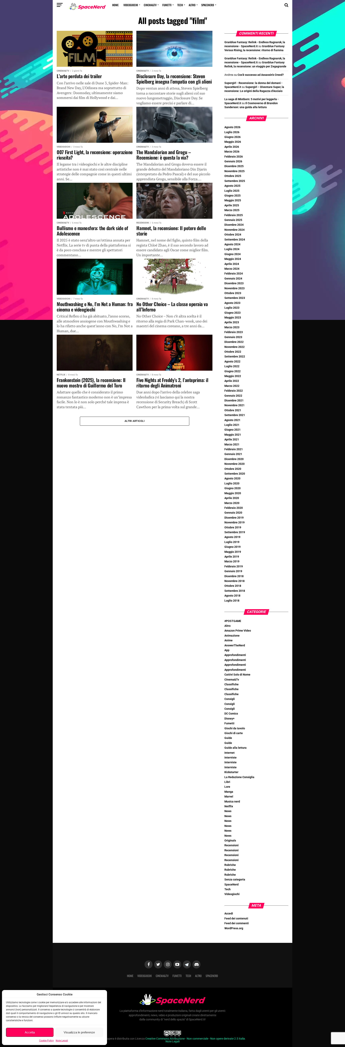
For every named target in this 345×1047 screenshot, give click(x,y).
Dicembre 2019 (234, 517)
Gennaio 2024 (233, 278)
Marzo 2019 (231, 561)
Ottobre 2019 (232, 527)
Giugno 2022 (232, 371)
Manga (228, 791)
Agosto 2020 (232, 478)
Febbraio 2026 (233, 156)
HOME (115, 5)
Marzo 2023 (231, 327)
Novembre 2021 (234, 405)
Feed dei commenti (236, 923)
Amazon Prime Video (237, 630)
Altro (192, 5)
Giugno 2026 (232, 137)
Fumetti (167, 5)
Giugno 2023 (232, 312)
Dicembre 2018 (234, 576)
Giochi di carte (233, 733)
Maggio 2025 (232, 200)
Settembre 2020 (234, 473)
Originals (230, 840)
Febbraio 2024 (233, 273)
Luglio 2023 (231, 307)
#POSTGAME (232, 621)
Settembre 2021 (234, 415)
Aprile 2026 (231, 147)
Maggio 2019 (232, 552)
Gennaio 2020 (233, 512)
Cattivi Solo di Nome (237, 674)
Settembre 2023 (234, 298)
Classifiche (231, 684)
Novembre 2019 (234, 522)
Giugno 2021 (232, 429)
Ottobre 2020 (232, 469)
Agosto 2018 (232, 595)
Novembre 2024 (234, 230)
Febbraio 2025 (233, 215)
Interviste (230, 757)
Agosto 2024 (232, 244)
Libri (227, 782)
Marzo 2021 (231, 444)
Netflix (228, 806)
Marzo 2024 (231, 268)
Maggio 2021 (232, 434)
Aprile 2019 (231, 556)
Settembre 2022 (234, 356)
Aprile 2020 (231, 498)
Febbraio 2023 (233, 332)
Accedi (228, 913)
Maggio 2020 (232, 493)
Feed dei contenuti (236, 918)
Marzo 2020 (231, 503)
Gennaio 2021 (233, 454)
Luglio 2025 (231, 191)
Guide (228, 738)
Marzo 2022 (231, 386)
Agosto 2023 (232, 303)
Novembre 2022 (234, 347)
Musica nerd (232, 801)
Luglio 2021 (231, 425)
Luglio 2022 (231, 366)
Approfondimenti (235, 655)
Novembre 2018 (234, 581)
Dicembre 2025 (234, 166)
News (227, 811)
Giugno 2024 (232, 254)
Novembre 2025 (234, 171)
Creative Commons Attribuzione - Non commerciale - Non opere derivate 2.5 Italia (195, 1038)
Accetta (30, 1032)
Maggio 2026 (232, 142)
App (226, 650)
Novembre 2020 (234, 464)
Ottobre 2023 (232, 293)
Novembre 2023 (234, 288)
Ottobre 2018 (232, 586)
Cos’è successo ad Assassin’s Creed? (261, 75)
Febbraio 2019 (233, 566)
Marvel (228, 796)
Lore (227, 786)
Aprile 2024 (231, 264)
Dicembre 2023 (234, 283)
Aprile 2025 (231, 205)
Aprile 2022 (231, 381)
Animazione (232, 635)
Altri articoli (135, 420)
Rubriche (230, 865)
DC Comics (231, 713)
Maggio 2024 (232, 259)
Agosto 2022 (232, 361)
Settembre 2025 (234, 181)
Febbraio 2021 (233, 449)
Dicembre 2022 (234, 342)
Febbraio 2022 (233, 390)
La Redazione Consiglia (239, 777)
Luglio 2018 (231, 600)
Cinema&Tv (150, 5)
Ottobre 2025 (232, 176)
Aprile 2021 (231, 439)
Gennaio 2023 (233, 337)
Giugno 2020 (232, 488)
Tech (180, 5)
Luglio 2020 (231, 483)
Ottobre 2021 (232, 410)
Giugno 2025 (232, 195)
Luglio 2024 (231, 249)
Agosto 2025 (232, 186)
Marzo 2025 (231, 210)
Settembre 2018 (234, 591)
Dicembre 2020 (234, 459)
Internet (229, 753)
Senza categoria (234, 879)
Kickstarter (231, 772)
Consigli (229, 699)
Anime (228, 640)
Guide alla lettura (235, 748)
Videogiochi (130, 5)
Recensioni (231, 845)
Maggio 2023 (232, 317)
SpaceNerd (207, 5)
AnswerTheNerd (234, 645)
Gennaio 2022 (233, 395)
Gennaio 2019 (233, 571)
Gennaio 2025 (233, 220)
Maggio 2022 (232, 376)
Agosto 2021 (232, 420)
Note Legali (62, 1040)
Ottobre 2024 (232, 234)
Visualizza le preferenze (79, 1032)
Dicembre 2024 (234, 225)
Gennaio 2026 (233, 161)
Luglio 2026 (231, 132)
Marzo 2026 (231, 151)
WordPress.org (233, 928)
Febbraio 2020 (233, 508)
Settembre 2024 (234, 239)
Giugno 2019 (232, 547)
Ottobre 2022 (232, 351)
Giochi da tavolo (234, 728)
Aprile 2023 (231, 322)
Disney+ (229, 718)
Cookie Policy (46, 1040)
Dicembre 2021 (234, 400)
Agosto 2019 (232, 537)
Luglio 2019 (231, 542)
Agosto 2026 (232, 127)
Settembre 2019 (234, 532)
